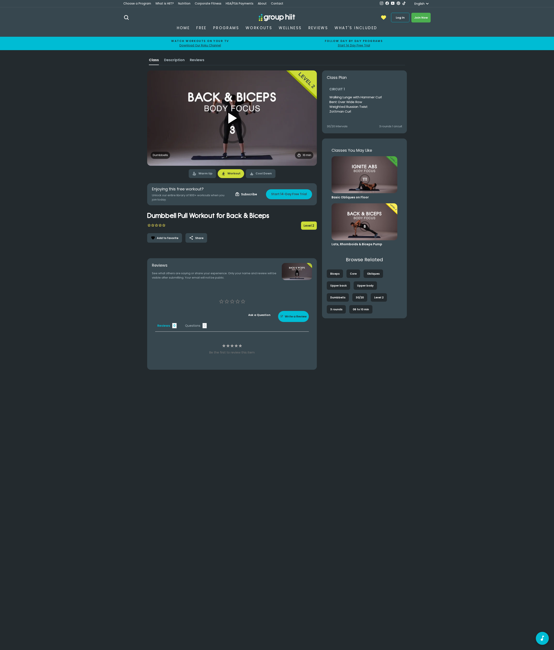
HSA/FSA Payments (239, 4)
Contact (277, 4)
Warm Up (202, 173)
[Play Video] (232, 118)
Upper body (365, 285)
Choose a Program (137, 4)
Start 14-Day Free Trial (289, 194)
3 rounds (336, 309)
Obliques (373, 274)
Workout (230, 173)
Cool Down (261, 173)
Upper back (338, 285)
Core (353, 274)
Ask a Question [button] (259, 315)
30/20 (360, 297)
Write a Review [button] (296, 316)
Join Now (421, 18)
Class (154, 59)
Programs (226, 27)
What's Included (356, 27)
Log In (400, 18)
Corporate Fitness (208, 4)
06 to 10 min (361, 309)
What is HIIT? (164, 4)
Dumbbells (337, 297)
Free (201, 27)
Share (196, 238)
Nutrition (184, 4)
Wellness (290, 27)
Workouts (259, 27)
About (262, 4)
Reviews (318, 27)
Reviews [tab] (163, 325)
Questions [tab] (192, 325)
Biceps (335, 274)
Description (174, 59)
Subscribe (246, 194)
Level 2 (378, 297)
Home (183, 27)
